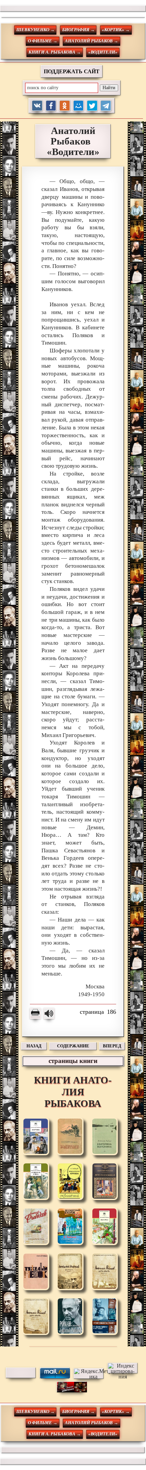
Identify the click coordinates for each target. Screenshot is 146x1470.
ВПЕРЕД (112, 1045)
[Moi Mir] (78, 105)
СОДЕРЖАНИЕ (73, 1045)
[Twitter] (92, 105)
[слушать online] (48, 1013)
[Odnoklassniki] (64, 105)
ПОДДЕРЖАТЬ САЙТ (71, 71)
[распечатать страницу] (35, 1013)
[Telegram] (105, 105)
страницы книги (73, 1060)
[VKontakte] (37, 105)
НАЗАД (33, 1045)
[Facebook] (51, 105)
